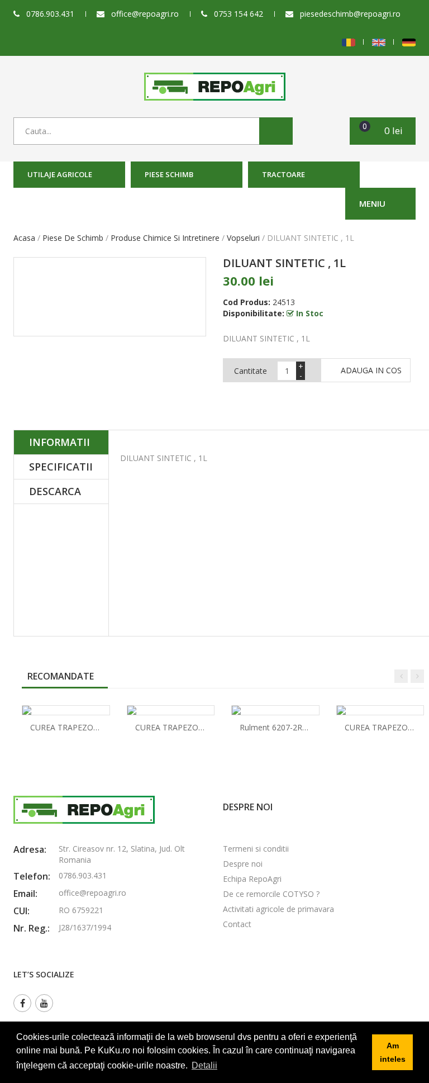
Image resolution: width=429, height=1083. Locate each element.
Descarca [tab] (55, 491)
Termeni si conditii (256, 848)
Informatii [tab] (59, 442)
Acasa (24, 237)
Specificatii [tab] (61, 466)
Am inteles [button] (393, 1052)
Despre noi (243, 863)
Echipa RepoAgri (252, 878)
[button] (383, 131)
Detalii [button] (204, 1065)
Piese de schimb (72, 237)
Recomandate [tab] (60, 676)
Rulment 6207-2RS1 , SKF (286, 727)
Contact (237, 924)
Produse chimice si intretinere (165, 237)
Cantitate (250, 370)
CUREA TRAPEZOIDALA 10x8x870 (196, 727)
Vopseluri (243, 237)
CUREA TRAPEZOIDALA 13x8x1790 (94, 727)
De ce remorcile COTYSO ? (271, 894)
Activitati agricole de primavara (278, 909)
